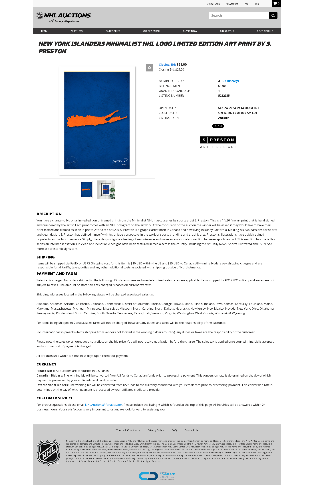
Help (256, 3)
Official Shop (213, 3)
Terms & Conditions (128, 430)
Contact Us (191, 430)
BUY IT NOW (190, 31)
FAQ (246, 3)
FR (266, 3)
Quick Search (151, 31)
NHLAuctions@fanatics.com (103, 405)
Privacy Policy (156, 430)
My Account (232, 3)
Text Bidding (265, 31)
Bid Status (227, 31)
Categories (113, 31)
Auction (224, 118)
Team (44, 31)
